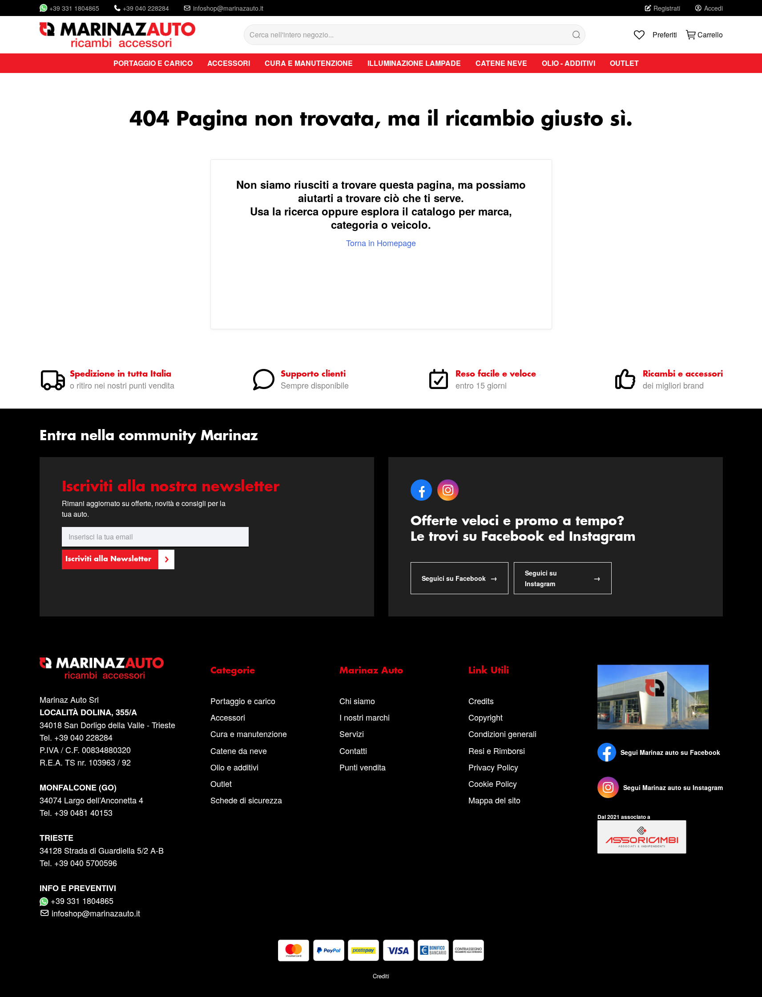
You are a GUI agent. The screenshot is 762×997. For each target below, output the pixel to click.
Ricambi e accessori (683, 374)
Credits (481, 700)
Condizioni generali (502, 733)
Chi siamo (357, 700)
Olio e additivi (234, 767)
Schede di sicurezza (246, 800)
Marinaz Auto (371, 671)
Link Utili (488, 671)
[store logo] (117, 34)
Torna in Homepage (381, 242)
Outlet (221, 783)
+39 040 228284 (146, 8)
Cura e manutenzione (248, 733)
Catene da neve (238, 750)
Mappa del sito (494, 800)
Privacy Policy (493, 767)
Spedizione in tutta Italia (120, 374)
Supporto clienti (313, 374)
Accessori (227, 717)
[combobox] (414, 34)
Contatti (353, 750)
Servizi (351, 733)
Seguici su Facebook (459, 578)
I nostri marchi (364, 717)
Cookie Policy (492, 783)
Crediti (381, 976)
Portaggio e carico (242, 700)
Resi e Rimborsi (496, 750)
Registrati (666, 8)
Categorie (232, 671)
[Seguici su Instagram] (608, 787)
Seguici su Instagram (563, 578)
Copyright (485, 717)
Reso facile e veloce (496, 374)
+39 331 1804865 (74, 8)
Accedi (713, 8)
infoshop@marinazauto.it (228, 8)
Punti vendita (362, 767)
